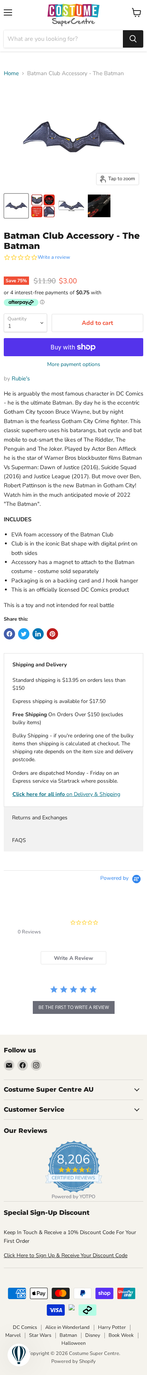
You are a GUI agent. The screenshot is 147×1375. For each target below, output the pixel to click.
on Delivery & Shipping (66, 794)
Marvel (13, 1335)
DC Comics (25, 1327)
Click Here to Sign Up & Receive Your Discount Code (65, 1255)
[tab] (73, 957)
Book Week (121, 1335)
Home (11, 73)
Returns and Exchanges (39, 817)
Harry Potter (112, 1327)
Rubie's (21, 378)
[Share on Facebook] (9, 634)
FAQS (19, 840)
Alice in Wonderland (67, 1327)
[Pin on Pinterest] (52, 634)
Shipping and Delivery (39, 664)
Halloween (73, 1343)
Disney (92, 1335)
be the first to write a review (73, 1007)
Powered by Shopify (73, 1361)
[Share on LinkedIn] (38, 634)
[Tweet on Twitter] (23, 634)
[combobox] (63, 39)
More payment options (73, 365)
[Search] (133, 39)
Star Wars (40, 1335)
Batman (68, 1335)
